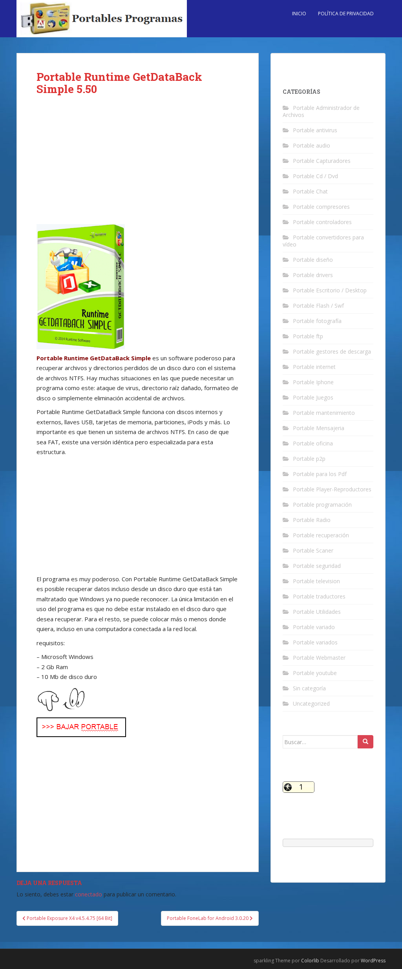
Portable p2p (309, 458)
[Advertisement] (138, 166)
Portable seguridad (317, 565)
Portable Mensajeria (318, 428)
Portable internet (314, 366)
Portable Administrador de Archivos (321, 111)
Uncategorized (311, 703)
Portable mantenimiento (324, 412)
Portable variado (314, 627)
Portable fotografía (317, 321)
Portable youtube (315, 673)
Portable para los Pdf (320, 474)
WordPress (373, 960)
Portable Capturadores (322, 160)
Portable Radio (312, 520)
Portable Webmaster (319, 657)
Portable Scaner (313, 550)
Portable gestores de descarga (332, 351)
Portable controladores (322, 222)
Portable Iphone (313, 382)
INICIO (299, 13)
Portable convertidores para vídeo (323, 241)
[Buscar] (365, 741)
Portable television (316, 581)
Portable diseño (313, 259)
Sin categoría (309, 688)
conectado (88, 894)
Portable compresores (321, 206)
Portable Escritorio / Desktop (330, 290)
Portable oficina (313, 443)
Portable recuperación (321, 535)
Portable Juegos (313, 397)
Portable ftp (308, 336)
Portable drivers (313, 275)
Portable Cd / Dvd (315, 176)
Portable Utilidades (317, 611)
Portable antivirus (315, 130)
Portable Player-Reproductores (332, 489)
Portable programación (322, 504)
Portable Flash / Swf (318, 305)
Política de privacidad (346, 13)
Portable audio (311, 145)
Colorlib (310, 960)
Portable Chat (310, 191)
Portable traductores (319, 596)
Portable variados (315, 642)
